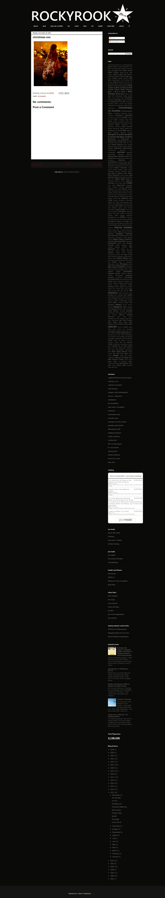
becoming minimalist (115, 559)
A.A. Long (121, 65)
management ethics (126, 225)
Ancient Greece (119, 76)
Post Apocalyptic (119, 269)
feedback (129, 164)
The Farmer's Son (113, 336)
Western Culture (117, 359)
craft (111, 119)
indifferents (124, 198)
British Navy (120, 94)
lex (69, 26)
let (92, 26)
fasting (121, 164)
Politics (130, 267)
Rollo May (120, 290)
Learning (110, 217)
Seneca (112, 512)
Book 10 (112, 87)
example (126, 158)
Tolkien (116, 342)
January (115, 857)
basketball (110, 84)
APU (130, 78)
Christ (122, 98)
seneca (118, 305)
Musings (129, 243)
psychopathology (113, 279)
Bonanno (125, 85)
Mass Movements (127, 230)
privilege (110, 275)
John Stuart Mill (128, 206)
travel (109, 346)
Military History (118, 239)
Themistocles (118, 338)
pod (44, 26)
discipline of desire (124, 137)
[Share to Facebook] (66, 93)
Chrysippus (117, 100)
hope (131, 191)
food (116, 166)
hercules (110, 189)
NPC (118, 249)
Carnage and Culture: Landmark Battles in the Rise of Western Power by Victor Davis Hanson (124, 651)
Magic (119, 225)
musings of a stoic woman (117, 422)
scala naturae (128, 299)
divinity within (122, 142)
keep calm (129, 209)
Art (131, 80)
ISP (114, 202)
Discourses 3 (113, 141)
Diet (124, 130)
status (127, 318)
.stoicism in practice (115, 385)
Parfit (125, 256)
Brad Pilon (111, 585)
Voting (121, 355)
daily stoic (111, 462)
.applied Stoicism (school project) (119, 378)
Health (129, 183)
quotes (110, 281)
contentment (119, 115)
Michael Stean (114, 492)
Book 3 (112, 89)
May (114, 844)
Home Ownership (113, 191)
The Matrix (122, 336)
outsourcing (111, 254)
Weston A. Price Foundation (118, 581)
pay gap (110, 260)
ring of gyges (128, 286)
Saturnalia (121, 299)
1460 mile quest (112, 65)
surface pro (121, 329)
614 (118, 65)
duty (125, 144)
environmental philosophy (116, 150)
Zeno (115, 367)
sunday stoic (112, 440)
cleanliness (129, 101)
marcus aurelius (123, 227)
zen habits (111, 555)
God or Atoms (116, 173)
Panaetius (114, 256)
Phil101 (114, 262)
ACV (109, 68)
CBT (113, 96)
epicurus (129, 152)
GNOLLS (111, 577)
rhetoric (117, 286)
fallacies (130, 162)
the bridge (115, 819)
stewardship (115, 320)
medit (100, 26)
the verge (111, 599)
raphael (120, 281)
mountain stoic (113, 418)
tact (127, 331)
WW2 (124, 365)
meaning (124, 232)
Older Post (96, 165)
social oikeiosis (113, 311)
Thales (123, 334)
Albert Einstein (113, 72)
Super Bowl (112, 329)
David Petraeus (128, 123)
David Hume (120, 123)
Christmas (111, 99)
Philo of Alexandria (125, 262)
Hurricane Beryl (117, 192)
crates (116, 119)
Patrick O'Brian (122, 258)
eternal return (113, 156)
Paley (109, 256)
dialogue (127, 128)
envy (131, 150)
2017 (112, 777)
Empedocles (118, 148)
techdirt (110, 610)
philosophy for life (114, 429)
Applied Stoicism (123, 78)
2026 (112, 749)
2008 (112, 870)
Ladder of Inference (126, 213)
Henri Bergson (112, 187)
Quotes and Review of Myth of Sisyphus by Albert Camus (118, 685)
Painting (130, 254)
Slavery (120, 309)
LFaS (122, 217)
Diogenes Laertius (126, 132)
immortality (111, 196)
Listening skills (125, 219)
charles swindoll (127, 96)
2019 (112, 771)
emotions (129, 146)
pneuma (120, 268)
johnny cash (122, 207)
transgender (116, 344)
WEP (109, 359)
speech (114, 314)
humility (110, 192)
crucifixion (121, 121)
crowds (115, 121)
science (130, 300)
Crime (126, 119)
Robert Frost (111, 288)
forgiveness (120, 166)
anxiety (114, 78)
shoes (125, 307)
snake (124, 309)
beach (120, 84)
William (110, 361)
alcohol (122, 72)
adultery (119, 68)
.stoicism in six (113, 381)
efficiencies (111, 146)
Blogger (93, 893)
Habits (117, 179)
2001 (112, 879)
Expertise (120, 162)
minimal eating (113, 241)
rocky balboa (128, 288)
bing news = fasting (115, 540)
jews (121, 204)
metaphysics (118, 237)
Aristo (122, 80)
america (115, 74)
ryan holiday (128, 295)
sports (124, 316)
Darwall (114, 123)
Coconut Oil (122, 103)
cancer (130, 94)
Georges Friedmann (121, 171)
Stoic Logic (123, 322)
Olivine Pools (120, 252)
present (117, 273)
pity (131, 266)
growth (114, 816)
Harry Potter (118, 183)
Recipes (110, 283)
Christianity (128, 98)
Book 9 (124, 92)
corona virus (111, 117)
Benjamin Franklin (113, 85)
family (113, 164)
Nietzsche (111, 249)
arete (109, 80)
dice (131, 128)
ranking (115, 281)
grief (119, 177)
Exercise (122, 160)
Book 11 (119, 87)
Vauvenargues (120, 350)
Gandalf (115, 169)
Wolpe (130, 363)
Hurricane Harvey (127, 192)
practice (110, 271)
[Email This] (59, 93)
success (120, 327)
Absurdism (126, 66)
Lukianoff (110, 225)
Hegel (113, 185)
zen (113, 367)
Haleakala (110, 181)
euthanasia (119, 158)
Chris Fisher (116, 98)
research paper (127, 283)
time (122, 340)
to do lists (128, 340)
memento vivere (117, 235)
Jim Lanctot (126, 204)
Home (67, 165)
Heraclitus (129, 187)
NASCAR (124, 247)
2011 (112, 860)
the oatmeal (112, 618)
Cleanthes (110, 103)
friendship (123, 168)
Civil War (122, 101)
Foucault (110, 167)
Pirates (128, 266)
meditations (112, 400)
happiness (129, 181)
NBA (130, 247)
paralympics (120, 256)
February (115, 853)
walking (117, 358)
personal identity (120, 260)
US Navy (115, 348)
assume (110, 82)
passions (129, 256)
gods (122, 175)
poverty (126, 269)
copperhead (128, 115)
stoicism (112, 326)
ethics (130, 156)
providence (119, 277)
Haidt (127, 179)
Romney (126, 290)
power (130, 269)
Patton (130, 258)
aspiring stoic (112, 451)
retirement (111, 287)
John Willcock (112, 207)
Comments (115, 42)
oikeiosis (111, 253)
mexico (125, 237)
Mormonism (112, 243)
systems (123, 331)
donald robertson (114, 455)
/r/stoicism (111, 411)
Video (114, 353)
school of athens (113, 300)
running (110, 295)
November (116, 826)
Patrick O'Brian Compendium (118, 637)
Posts (113, 38)
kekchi (110, 211)
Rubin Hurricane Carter (125, 293)
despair (110, 128)
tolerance (110, 342)
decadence (125, 124)
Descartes (118, 126)
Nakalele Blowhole (114, 247)
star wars (117, 318)
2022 (112, 762)
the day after (116, 798)
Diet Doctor (112, 573)
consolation (116, 113)
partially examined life (115, 425)
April (114, 847)
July (114, 838)
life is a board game (115, 444)
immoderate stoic (114, 414)
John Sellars (119, 206)
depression (111, 126)
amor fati (122, 74)
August (115, 835)
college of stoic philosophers (118, 392)
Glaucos (130, 171)
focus (112, 166)
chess (121, 26)
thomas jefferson (127, 338)
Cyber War (128, 121)
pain (126, 254)
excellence (111, 160)
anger (127, 76)
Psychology (128, 277)
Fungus (130, 167)
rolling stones (112, 290)
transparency (124, 344)
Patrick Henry (112, 258)
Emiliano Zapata (122, 146)
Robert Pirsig (120, 288)
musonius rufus (114, 245)
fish (109, 166)
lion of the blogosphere (116, 614)
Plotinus (114, 268)
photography (42, 96)
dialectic (122, 128)
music (124, 243)
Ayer (125, 82)
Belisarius (129, 84)
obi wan (129, 249)
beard (124, 84)
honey (120, 191)
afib (113, 70)
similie (109, 309)
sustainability (111, 331)
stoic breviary (112, 389)
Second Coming (123, 302)
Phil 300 (127, 260)
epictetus (121, 152)
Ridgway (122, 286)
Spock (118, 316)
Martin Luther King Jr (114, 230)
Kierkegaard (122, 211)
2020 (112, 768)
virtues (116, 355)
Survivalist (129, 329)
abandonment (128, 65)
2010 (112, 863)
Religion (121, 283)
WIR (121, 363)
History (124, 189)
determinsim (116, 128)
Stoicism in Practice (124, 699)
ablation (110, 66)
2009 (112, 866)
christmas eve (117, 804)
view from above (122, 353)
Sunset (130, 327)
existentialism (112, 162)
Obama (123, 249)
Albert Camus (127, 70)
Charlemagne (118, 96)
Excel (130, 158)
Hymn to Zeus (112, 194)
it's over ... (115, 801)
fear (125, 164)
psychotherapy (123, 279)
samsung (110, 299)
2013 (112, 789)
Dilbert (109, 132)
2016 (112, 780)
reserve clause (113, 285)
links (116, 219)
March (114, 850)
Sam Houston (122, 297)
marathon (110, 227)
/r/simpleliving (113, 562)
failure (125, 162)
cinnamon (124, 99)
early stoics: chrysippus (116, 407)
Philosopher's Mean (113, 264)
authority (121, 82)
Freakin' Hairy (117, 813)
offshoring (129, 251)
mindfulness (128, 239)
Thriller (110, 340)
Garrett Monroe (114, 507)
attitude (115, 82)
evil (123, 158)
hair (131, 179)
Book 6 (129, 89)
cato (109, 96)
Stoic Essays (127, 320)
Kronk (117, 213)
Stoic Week (128, 324)
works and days (113, 607)
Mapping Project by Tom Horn (118, 633)
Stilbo (120, 320)
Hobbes (130, 189)
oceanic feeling (120, 251)
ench (77, 26)
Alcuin (126, 72)
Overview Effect (119, 254)
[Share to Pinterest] (68, 93)
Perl (114, 260)
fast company (113, 596)
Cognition (129, 103)
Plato (109, 268)
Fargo (117, 164)
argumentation (116, 80)
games (110, 169)
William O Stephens (120, 361)
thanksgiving (128, 334)
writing (119, 365)
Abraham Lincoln (117, 66)
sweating (118, 331)
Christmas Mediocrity (119, 807)
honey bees (125, 191)
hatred (124, 183)
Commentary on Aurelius (120, 109)
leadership (129, 215)
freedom (116, 168)
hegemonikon (121, 185)
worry (114, 365)
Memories (125, 235)
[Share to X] (64, 93)
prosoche (111, 277)
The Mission (128, 336)
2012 (112, 792)
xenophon (129, 365)
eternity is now (123, 156)
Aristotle (127, 80)
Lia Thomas (128, 217)
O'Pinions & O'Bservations (117, 629)
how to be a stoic (114, 458)
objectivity (110, 251)
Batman (116, 84)
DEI (131, 124)
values (113, 350)
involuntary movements (125, 200)
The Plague (111, 338)
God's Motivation (113, 175)
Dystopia (129, 144)
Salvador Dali (114, 297)
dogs (109, 144)
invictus (115, 200)
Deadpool (110, 124)
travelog (114, 346)
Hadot (123, 179)
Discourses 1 (113, 139)
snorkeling (129, 309)
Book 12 (125, 87)
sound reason (119, 313)
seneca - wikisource (115, 396)
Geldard (120, 169)
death (117, 124)
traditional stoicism (114, 433)
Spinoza (121, 315)
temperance (125, 333)
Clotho (116, 103)
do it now (129, 142)
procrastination (119, 275)
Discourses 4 (123, 141)
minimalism (122, 241)
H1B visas (111, 179)
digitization (129, 130)
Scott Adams (112, 302)
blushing (120, 85)
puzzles (130, 279)
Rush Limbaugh (118, 295)
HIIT (116, 189)
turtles (109, 348)
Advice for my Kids (127, 68)
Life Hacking (111, 219)
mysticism (124, 245)
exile (131, 160)
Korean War (111, 213)
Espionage (129, 154)
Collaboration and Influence (115, 105)
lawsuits (122, 215)
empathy (110, 148)
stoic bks (110, 26)
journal (118, 209)
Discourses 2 (126, 139)
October (115, 829)
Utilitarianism (122, 348)
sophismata (111, 313)
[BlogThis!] (62, 93)
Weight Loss (128, 358)
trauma (130, 344)
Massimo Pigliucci (113, 232)
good (130, 175)
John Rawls (111, 206)
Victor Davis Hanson (119, 351)
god (109, 173)
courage (124, 117)
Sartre (116, 299)
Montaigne (129, 241)
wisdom (125, 363)
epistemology (111, 154)
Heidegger (129, 185)
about (35, 26)
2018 (112, 774)
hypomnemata (121, 194)
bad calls (129, 82)
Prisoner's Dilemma (126, 273)
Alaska (120, 70)
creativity (121, 119)
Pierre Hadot (113, 483)
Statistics (122, 318)
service (125, 304)
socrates (129, 311)
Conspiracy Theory (126, 113)
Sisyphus (115, 309)
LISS (119, 219)
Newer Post (37, 165)
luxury (115, 225)
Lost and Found (127, 223)
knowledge (129, 211)
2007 (112, 873)
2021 (112, 765)
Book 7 (111, 92)
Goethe (126, 175)
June (114, 841)
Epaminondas (111, 152)
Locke (123, 221)
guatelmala (124, 177)
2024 (112, 755)
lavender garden (113, 215)
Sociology (122, 311)
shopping (129, 307)
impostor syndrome (119, 196)
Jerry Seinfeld (116, 204)
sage (109, 297)
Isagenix (110, 202)
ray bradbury (125, 281)
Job (131, 204)
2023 (112, 759)
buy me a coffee (57, 26)
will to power (128, 359)
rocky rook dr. (117, 822)
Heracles (121, 187)
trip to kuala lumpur (125, 346)
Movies (119, 243)
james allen (119, 202)
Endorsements (127, 148)
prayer (118, 271)
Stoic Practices (119, 324)
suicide (125, 327)
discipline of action (116, 134)
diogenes (116, 132)
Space (125, 313)
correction (118, 117)
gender (125, 169)
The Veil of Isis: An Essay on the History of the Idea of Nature (120, 481)
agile (116, 70)
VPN (126, 355)
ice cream (129, 194)
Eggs (116, 146)
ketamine (114, 211)
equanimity (121, 154)
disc (85, 26)
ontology (130, 252)
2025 (112, 752)
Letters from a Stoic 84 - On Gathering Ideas (118, 715)
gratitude (111, 177)
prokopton (129, 275)
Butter (126, 94)
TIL (119, 340)
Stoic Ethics (112, 322)
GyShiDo (129, 177)
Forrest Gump (128, 166)
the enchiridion (113, 403)
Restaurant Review (126, 285)
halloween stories (119, 181)
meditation (119, 234)
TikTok (115, 340)
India (119, 198)
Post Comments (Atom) (71, 172)
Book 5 (123, 89)
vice (109, 351)
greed (116, 177)
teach (109, 332)
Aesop (109, 70)
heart (109, 185)
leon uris (116, 217)
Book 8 (117, 92)
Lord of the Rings (118, 223)
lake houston (116, 810)
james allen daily (114, 533)
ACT (131, 66)
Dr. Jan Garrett (113, 447)
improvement (128, 196)
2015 (112, 783)
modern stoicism (114, 436)
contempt (110, 115)
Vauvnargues (128, 350)
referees (115, 283)
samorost (129, 297)
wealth (122, 357)
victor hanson (113, 603)
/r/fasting (111, 536)
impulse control (112, 198)
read (131, 281)
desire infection (127, 126)
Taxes (130, 331)
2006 (112, 876)
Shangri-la (117, 307)
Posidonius (111, 269)
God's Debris (127, 173)
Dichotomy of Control (115, 130)
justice (123, 209)
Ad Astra (114, 68)
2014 (112, 786)
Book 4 (118, 89)
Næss (130, 245)
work (109, 365)
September (116, 832)
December (116, 795)
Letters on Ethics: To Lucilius (119, 511)
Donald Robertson (117, 144)
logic (127, 221)
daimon (110, 123)
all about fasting (113, 544)
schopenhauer (123, 300)
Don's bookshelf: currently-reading (125, 476)
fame (109, 164)
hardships (111, 183)
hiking (119, 189)
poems (126, 267)
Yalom (109, 367)
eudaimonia (111, 158)
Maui (120, 232)
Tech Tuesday (116, 333)
